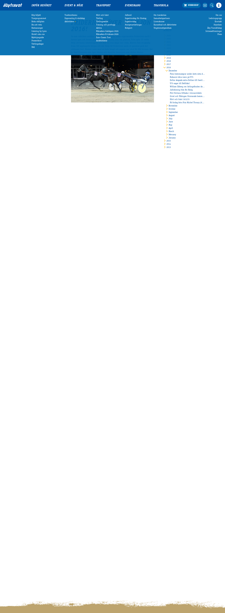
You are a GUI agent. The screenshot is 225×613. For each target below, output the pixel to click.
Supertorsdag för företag (135, 18)
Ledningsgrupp (215, 18)
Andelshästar (101, 41)
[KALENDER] (205, 5)
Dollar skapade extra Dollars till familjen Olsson (187, 80)
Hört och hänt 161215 (179, 99)
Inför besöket (41, 5)
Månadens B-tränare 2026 (107, 34)
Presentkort (37, 41)
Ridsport (128, 28)
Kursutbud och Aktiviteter (165, 25)
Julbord (128, 15)
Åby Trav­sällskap (214, 28)
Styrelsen (218, 25)
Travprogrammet (39, 18)
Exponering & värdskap (75, 18)
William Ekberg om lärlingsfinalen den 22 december (187, 87)
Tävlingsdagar (38, 44)
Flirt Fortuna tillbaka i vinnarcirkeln (186, 93)
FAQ (33, 47)
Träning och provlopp (105, 25)
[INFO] (218, 5)
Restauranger (37, 28)
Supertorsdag (130, 22)
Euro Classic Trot (103, 38)
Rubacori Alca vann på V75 (181, 77)
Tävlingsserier (102, 22)
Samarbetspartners (162, 18)
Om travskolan (160, 15)
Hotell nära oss (38, 34)
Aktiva (99, 28)
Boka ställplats (38, 22)
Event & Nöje (74, 5)
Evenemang (133, 5)
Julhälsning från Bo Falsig (181, 90)
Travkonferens (71, 15)
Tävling (99, 18)
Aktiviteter (69, 22)
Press (220, 34)
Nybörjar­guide (38, 38)
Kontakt (218, 22)
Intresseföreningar (214, 31)
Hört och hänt (102, 15)
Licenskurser (159, 22)
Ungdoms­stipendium (163, 28)
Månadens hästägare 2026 (107, 31)
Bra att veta (37, 25)
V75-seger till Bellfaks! (180, 84)
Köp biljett (36, 15)
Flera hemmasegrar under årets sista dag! (187, 74)
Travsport (103, 5)
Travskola (161, 5)
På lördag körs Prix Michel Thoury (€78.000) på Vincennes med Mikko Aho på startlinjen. (187, 103)
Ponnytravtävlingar (133, 25)
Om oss (219, 15)
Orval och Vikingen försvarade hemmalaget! (187, 96)
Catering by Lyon (39, 31)
